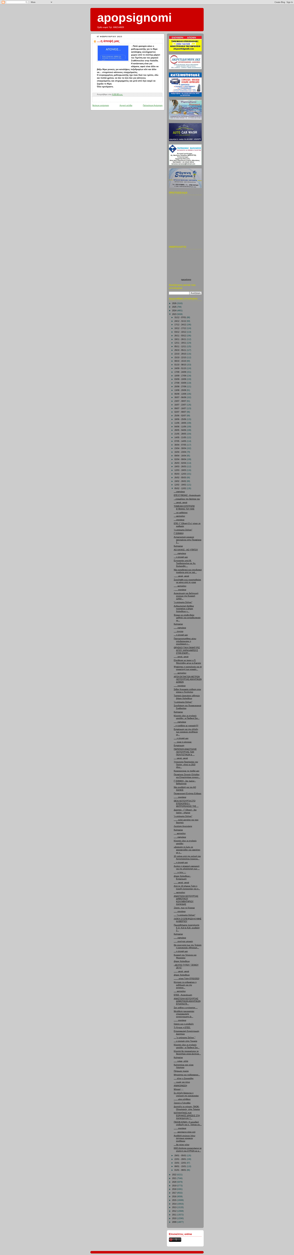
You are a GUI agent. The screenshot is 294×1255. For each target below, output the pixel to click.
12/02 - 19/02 (180, 485)
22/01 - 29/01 (180, 1159)
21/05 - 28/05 (180, 434)
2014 (174, 1204)
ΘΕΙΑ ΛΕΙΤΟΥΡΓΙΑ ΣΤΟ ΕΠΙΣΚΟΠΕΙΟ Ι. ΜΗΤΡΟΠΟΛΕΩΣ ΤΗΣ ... (186, 803)
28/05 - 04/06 (180, 430)
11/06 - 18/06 (180, 423)
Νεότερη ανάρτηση (100, 105)
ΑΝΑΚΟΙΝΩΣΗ (180, 1086)
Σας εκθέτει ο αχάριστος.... (186, 1008)
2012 (174, 1211)
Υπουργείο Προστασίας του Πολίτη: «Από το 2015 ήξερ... (186, 764)
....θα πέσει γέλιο (181, 1145)
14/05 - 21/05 (180, 437)
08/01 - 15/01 (180, 1166)
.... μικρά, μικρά (181, 758)
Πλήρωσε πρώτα (181, 1071)
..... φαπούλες (180, 586)
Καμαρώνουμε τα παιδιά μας (186, 771)
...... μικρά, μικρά (181, 883)
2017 (174, 1193)
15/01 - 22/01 (180, 1163)
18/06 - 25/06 (180, 419)
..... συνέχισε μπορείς (183, 941)
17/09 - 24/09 (180, 372)
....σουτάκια (179, 520)
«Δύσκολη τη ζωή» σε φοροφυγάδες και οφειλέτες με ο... (187, 850)
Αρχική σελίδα (126, 105)
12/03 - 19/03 (180, 470)
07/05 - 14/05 (180, 441)
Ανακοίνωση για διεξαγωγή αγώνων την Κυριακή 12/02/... (186, 596)
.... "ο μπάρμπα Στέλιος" (184, 915)
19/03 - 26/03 (180, 467)
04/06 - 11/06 (180, 427)
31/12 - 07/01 (180, 317)
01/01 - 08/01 (180, 1170)
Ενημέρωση (179, 745)
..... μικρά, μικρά (181, 657)
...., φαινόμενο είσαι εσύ (184, 1132)
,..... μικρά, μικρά (181, 576)
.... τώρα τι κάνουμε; (183, 742)
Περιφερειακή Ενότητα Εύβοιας (187, 794)
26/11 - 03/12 (180, 336)
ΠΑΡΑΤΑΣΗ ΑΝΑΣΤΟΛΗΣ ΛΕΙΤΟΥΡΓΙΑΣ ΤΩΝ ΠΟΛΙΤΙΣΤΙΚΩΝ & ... (185, 752)
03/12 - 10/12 (180, 332)
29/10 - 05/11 (180, 350)
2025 (174, 307)
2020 (174, 1182)
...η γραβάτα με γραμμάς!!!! (186, 726)
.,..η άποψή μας (181, 635)
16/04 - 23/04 (180, 452)
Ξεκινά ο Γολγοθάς (182, 1103)
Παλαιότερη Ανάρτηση (152, 105)
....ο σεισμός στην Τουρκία (185, 1041)
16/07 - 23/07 (180, 405)
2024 (174, 311)
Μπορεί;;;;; (178, 1089)
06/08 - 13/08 (180, 394)
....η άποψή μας (108, 41)
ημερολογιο (186, 279)
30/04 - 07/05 (180, 445)
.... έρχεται (178, 631)
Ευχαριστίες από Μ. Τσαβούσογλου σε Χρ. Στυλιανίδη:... (185, 563)
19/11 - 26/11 (180, 339)
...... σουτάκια (180, 797)
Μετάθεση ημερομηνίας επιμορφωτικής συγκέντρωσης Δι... (184, 1014)
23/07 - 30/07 (180, 401)
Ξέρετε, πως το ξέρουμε (184, 908)
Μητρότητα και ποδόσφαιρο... (187, 1075)
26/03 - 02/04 (180, 463)
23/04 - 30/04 (180, 448)
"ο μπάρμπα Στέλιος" (183, 530)
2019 (174, 1186)
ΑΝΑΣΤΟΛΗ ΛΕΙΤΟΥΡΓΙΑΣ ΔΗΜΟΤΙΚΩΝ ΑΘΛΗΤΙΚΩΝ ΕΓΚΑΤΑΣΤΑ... (187, 1001)
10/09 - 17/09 (180, 376)
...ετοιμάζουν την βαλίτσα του (187, 499)
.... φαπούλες (180, 833)
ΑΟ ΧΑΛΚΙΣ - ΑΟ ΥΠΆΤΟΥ (186, 550)
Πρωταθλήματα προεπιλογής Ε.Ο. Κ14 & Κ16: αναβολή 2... (187, 928)
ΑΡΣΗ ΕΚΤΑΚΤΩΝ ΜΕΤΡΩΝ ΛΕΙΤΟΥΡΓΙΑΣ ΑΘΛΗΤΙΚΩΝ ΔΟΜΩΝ (188, 679)
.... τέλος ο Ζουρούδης (184, 1078)
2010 (174, 1218)
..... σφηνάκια (180, 553)
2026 (174, 303)
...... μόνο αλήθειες (182, 1099)
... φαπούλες (179, 892)
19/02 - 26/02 (180, 481)
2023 (174, 314)
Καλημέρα (178, 546)
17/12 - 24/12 (180, 325)
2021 (174, 1178)
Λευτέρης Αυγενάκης (183, 826)
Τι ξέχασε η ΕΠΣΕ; (182, 1028)
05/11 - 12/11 (180, 346)
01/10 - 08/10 (180, 365)
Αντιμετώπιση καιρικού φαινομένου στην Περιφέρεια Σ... (187, 540)
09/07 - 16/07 (180, 408)
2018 (174, 1189)
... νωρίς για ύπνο (182, 1082)
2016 (174, 1197)
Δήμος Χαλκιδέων (182, 961)
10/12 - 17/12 (180, 328)
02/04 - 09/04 (180, 459)
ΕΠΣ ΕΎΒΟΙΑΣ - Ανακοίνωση (187, 495)
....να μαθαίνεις (181, 513)
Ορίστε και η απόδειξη (184, 1024)
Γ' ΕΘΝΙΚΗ (178, 533)
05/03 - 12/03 (180, 474)
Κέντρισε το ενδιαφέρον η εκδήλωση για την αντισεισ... (185, 985)
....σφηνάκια (179, 492)
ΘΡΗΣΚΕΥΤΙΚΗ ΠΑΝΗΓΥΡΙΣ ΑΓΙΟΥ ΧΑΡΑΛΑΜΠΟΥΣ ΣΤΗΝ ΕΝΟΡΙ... (187, 650)
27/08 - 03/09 (180, 383)
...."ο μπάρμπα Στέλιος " (184, 1038)
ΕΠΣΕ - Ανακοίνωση (183, 995)
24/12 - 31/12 (180, 321)
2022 (174, 1175)
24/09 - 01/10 (180, 368)
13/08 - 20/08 (180, 390)
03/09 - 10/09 (180, 379)
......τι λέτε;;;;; (180, 872)
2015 (174, 1200)
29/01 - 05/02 (180, 1156)
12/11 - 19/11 (180, 343)
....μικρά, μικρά (180, 502)
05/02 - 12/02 (180, 488)
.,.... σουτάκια (180, 590)
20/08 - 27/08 (180, 387)
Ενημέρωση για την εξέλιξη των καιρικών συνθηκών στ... (186, 732)
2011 (174, 1215)
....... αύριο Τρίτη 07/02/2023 (186, 979)
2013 (174, 1207)
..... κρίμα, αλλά (181, 1061)
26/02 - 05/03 (180, 478)
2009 (174, 1222)
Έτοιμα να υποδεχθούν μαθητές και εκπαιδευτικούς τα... (187, 618)
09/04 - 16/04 (180, 456)
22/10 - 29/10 (180, 354)
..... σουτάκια (180, 686)
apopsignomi (134, 17)
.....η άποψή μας (181, 738)
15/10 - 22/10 (180, 357)
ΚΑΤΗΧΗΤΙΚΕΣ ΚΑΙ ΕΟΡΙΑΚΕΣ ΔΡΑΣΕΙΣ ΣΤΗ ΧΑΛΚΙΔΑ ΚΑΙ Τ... (187, 1115)
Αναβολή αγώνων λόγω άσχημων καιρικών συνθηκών (184, 1138)
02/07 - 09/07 (180, 412)
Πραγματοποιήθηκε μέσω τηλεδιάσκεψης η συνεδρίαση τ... (185, 641)
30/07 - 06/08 (180, 397)
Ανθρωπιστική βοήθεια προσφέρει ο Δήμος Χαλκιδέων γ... (184, 609)
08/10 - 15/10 (180, 361)
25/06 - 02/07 (180, 416)
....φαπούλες (179, 516)
